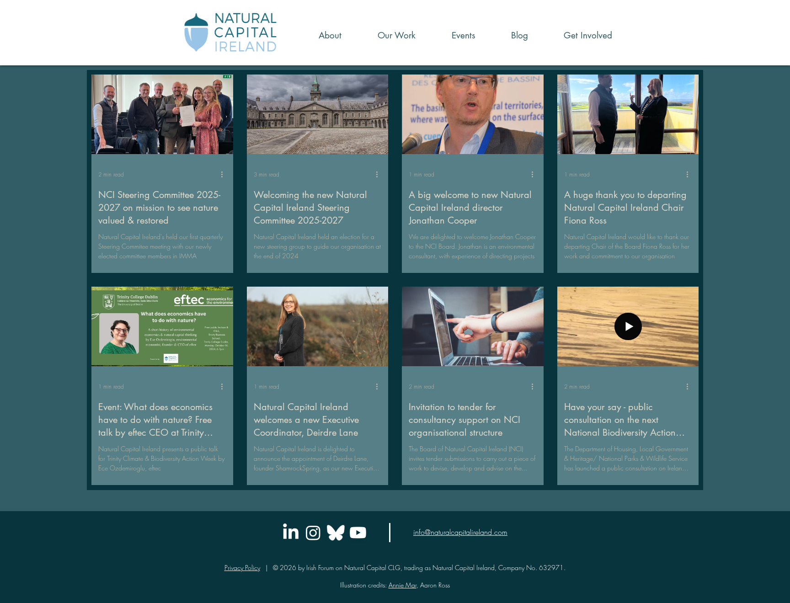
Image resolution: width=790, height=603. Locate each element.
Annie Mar (402, 585)
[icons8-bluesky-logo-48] (335, 532)
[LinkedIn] (290, 532)
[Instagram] (313, 532)
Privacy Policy (242, 567)
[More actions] (224, 174)
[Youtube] (358, 532)
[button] (385, 35)
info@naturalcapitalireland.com (460, 532)
